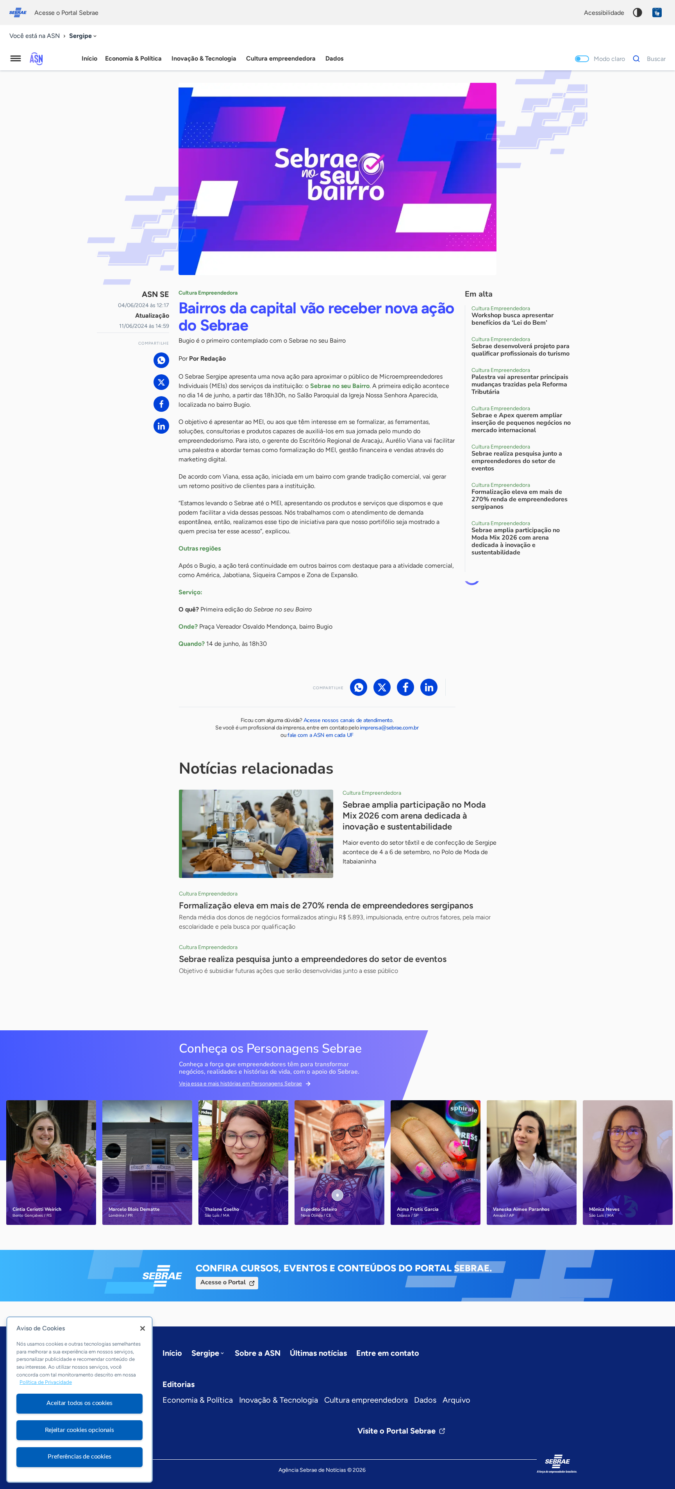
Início (89, 58)
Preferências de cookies (79, 1456)
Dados (425, 1400)
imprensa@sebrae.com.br (389, 727)
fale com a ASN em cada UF (321, 735)
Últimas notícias (318, 1353)
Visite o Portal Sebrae (396, 1430)
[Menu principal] (15, 58)
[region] (79, 1399)
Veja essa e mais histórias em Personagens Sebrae (240, 1083)
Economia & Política (197, 1400)
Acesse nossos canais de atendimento (348, 720)
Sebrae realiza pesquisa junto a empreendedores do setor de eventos (312, 959)
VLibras (657, 12)
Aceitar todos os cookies (79, 1403)
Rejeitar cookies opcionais (79, 1430)
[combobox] (83, 36)
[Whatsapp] (161, 360)
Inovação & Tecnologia (278, 1400)
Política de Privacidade (46, 1382)
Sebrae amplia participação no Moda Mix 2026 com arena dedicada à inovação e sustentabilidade (414, 815)
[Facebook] (161, 404)
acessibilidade (604, 12)
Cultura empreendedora (366, 1400)
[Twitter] (161, 382)
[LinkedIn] (161, 426)
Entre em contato (387, 1353)
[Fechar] (142, 1328)
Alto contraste (637, 12)
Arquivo (456, 1400)
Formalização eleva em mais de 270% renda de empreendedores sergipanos (326, 905)
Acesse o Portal (223, 1282)
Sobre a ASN (257, 1353)
